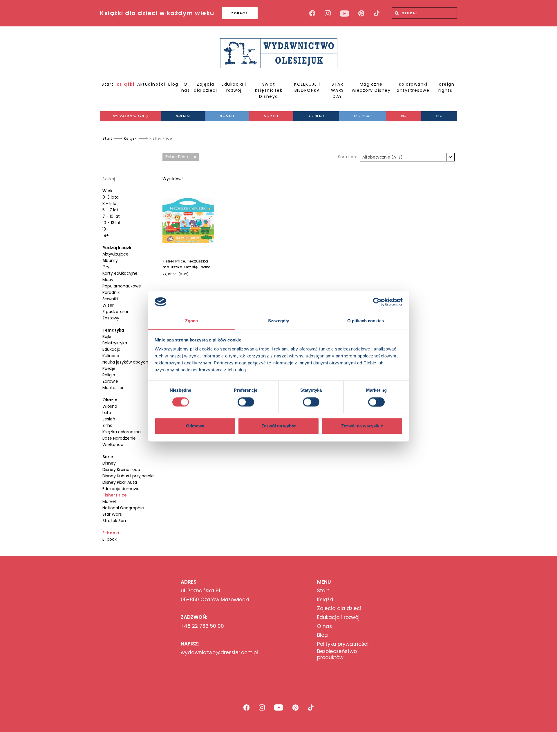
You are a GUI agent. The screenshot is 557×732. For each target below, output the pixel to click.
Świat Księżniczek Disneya (269, 90)
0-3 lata (183, 116)
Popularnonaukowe (121, 286)
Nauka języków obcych (125, 362)
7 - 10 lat (316, 116)
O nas (185, 87)
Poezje (108, 368)
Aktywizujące (115, 254)
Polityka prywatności (342, 644)
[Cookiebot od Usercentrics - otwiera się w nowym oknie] (377, 301)
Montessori (113, 388)
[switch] (246, 402)
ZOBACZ (239, 13)
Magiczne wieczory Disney (371, 87)
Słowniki (110, 299)
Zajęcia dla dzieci (205, 87)
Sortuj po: (347, 157)
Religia (108, 375)
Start (108, 84)
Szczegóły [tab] (278, 321)
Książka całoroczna (121, 432)
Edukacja (111, 349)
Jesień (108, 419)
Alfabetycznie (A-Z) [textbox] (382, 157)
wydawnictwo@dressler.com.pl (219, 652)
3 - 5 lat (227, 116)
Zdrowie (110, 381)
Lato (106, 413)
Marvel (109, 501)
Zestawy (110, 318)
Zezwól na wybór (278, 426)
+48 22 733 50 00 (202, 626)
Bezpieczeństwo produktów (337, 654)
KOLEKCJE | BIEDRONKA (307, 87)
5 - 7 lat (271, 116)
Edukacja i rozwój (234, 87)
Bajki (106, 336)
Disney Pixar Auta (119, 482)
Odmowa (195, 426)
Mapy (107, 280)
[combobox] (407, 157)
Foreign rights (446, 87)
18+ (439, 116)
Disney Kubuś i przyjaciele (128, 476)
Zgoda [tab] (191, 321)
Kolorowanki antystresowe (413, 87)
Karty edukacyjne (120, 273)
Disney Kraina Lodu (121, 469)
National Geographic (123, 508)
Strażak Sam (115, 521)
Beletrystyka (114, 343)
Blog (173, 84)
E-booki (110, 533)
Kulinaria (110, 356)
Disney (109, 463)
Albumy (110, 260)
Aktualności (151, 84)
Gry (105, 267)
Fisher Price (114, 495)
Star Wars (112, 514)
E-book (109, 539)
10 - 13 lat (362, 116)
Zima (107, 425)
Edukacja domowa (121, 489)
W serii (108, 305)
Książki (126, 84)
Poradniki (111, 292)
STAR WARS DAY (337, 90)
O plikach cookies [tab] (365, 321)
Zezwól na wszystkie (362, 426)
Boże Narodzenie (119, 438)
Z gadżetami (115, 311)
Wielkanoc (112, 444)
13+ (403, 116)
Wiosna (109, 406)
